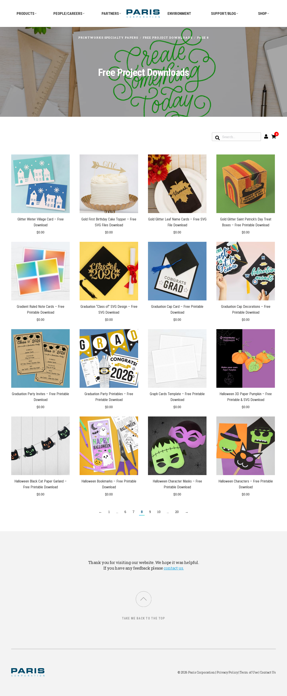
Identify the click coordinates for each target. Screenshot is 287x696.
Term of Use (249, 672)
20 (177, 511)
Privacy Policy (227, 672)
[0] (273, 136)
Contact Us (268, 672)
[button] (63, 207)
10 (159, 511)
